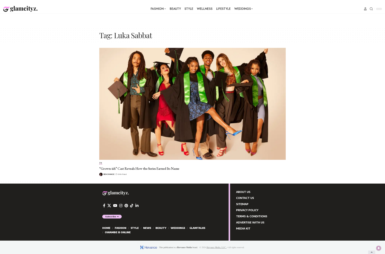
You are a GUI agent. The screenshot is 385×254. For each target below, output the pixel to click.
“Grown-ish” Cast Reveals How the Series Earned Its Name (139, 168)
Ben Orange (108, 174)
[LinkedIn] (137, 206)
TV (100, 163)
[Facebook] (104, 206)
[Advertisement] (192, 20)
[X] (109, 206)
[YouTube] (115, 206)
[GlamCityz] (20, 8)
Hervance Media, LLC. (216, 247)
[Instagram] (121, 206)
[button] (365, 8)
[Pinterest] (126, 206)
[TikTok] (131, 206)
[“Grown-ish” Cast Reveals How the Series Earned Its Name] (192, 104)
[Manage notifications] (378, 248)
